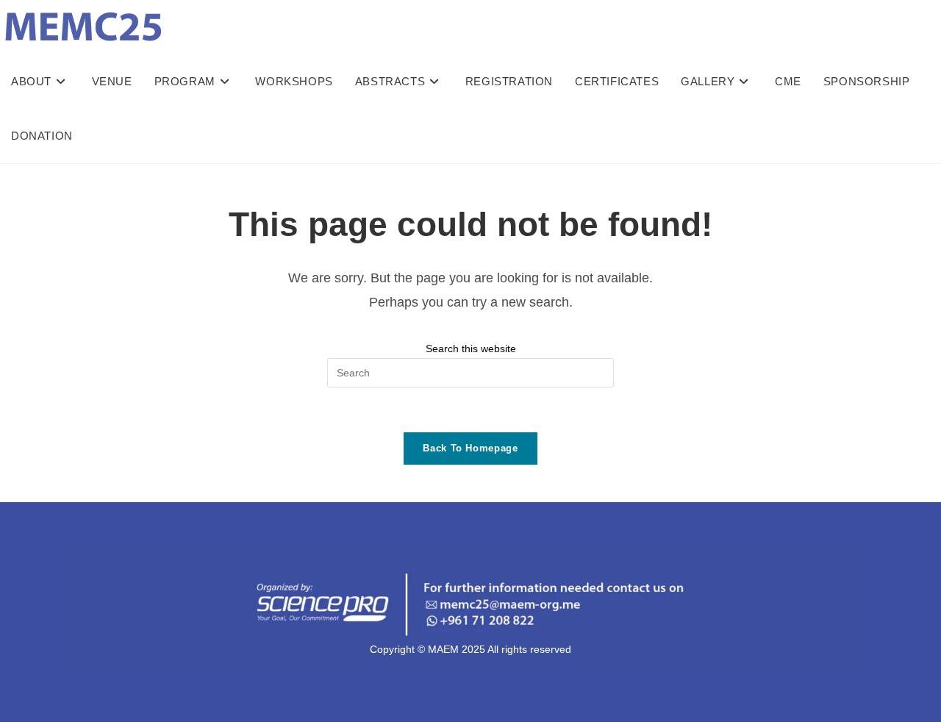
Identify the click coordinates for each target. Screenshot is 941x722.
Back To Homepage (470, 448)
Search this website (471, 348)
